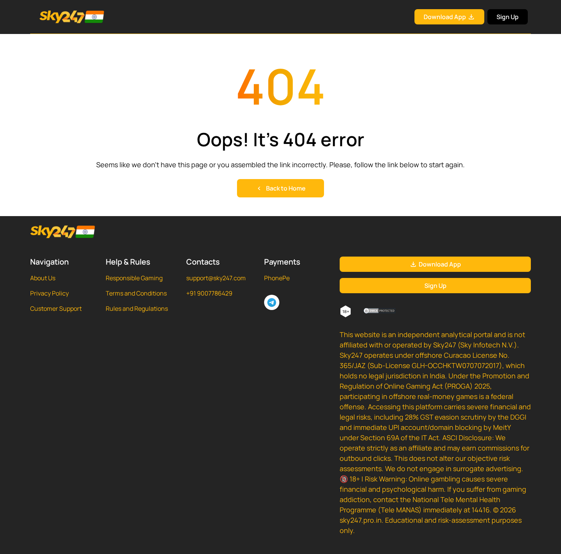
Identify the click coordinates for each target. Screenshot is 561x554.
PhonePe (277, 278)
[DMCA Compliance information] (380, 311)
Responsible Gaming (134, 278)
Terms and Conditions (136, 293)
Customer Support (56, 308)
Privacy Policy (49, 293)
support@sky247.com (216, 278)
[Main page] (62, 16)
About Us (42, 278)
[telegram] (271, 302)
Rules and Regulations (137, 308)
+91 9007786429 (209, 293)
